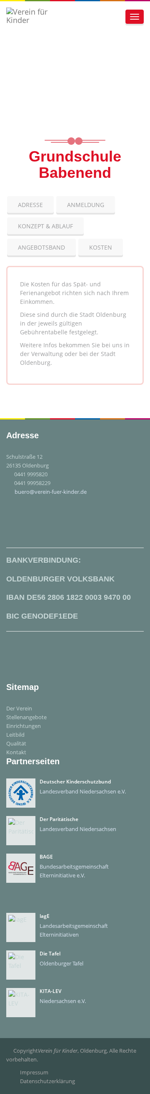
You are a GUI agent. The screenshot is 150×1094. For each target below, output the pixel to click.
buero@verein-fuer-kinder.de (51, 491)
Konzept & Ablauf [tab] (45, 226)
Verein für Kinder (58, 1050)
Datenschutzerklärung (47, 1081)
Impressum (34, 1072)
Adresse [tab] (30, 205)
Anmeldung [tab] (85, 205)
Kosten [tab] (100, 247)
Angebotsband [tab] (41, 247)
